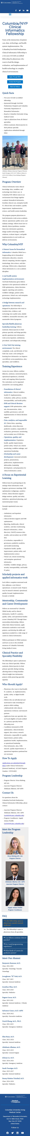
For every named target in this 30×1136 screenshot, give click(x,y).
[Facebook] (7, 1133)
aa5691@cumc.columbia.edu (14, 824)
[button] (10, 14)
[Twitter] (20, 10)
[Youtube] (27, 10)
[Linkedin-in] (23, 10)
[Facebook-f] (16, 10)
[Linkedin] (17, 1133)
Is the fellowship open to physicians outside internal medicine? (13, 923)
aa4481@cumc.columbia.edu (14, 815)
